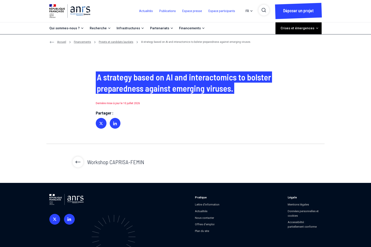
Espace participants (221, 11)
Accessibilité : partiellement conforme (302, 224)
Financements (82, 41)
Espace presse (192, 11)
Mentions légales (298, 204)
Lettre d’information (207, 204)
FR (247, 11)
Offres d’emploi (204, 224)
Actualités (146, 11)
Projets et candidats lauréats (116, 41)
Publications (167, 11)
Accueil (61, 41)
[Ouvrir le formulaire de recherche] (263, 10)
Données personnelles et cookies (303, 213)
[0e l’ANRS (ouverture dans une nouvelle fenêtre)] (54, 219)
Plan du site (202, 231)
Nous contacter (204, 217)
